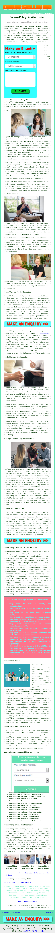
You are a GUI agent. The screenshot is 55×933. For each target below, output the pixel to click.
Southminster (45, 333)
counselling (28, 748)
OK (42, 931)
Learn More (30, 931)
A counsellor (40, 227)
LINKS (29, 13)
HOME (24, 13)
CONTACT (41, 13)
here (10, 875)
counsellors (41, 35)
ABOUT (35, 13)
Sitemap (5, 912)
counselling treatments (41, 162)
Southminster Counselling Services (21, 752)
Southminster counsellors (15, 552)
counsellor (37, 146)
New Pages (16, 912)
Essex (33, 594)
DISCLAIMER (48, 13)
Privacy (49, 912)
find (11, 730)
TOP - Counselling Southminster (18, 882)
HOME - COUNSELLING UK (27, 901)
